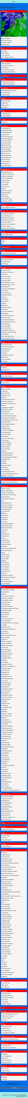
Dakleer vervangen (6, 919)
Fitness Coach (5, 1068)
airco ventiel (5, 530)
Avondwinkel (5, 299)
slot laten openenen (6, 846)
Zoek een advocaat (6, 691)
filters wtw (4, 573)
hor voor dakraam (6, 583)
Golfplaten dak (5, 761)
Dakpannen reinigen (7, 713)
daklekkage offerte (6, 145)
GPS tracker (5, 519)
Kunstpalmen (5, 631)
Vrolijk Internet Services (21, 1096)
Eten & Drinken (5, 794)
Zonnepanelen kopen (7, 707)
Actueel (4, 232)
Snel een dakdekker (6, 141)
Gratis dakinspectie (6, 782)
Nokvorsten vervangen (7, 943)
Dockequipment (5, 469)
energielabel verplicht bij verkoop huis (11, 790)
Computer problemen (7, 869)
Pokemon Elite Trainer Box (8, 499)
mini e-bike (4, 521)
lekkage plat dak (6, 921)
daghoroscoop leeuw (7, 883)
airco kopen (4, 956)
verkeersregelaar (6, 286)
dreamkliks (4, 122)
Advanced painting (6, 652)
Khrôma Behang (6, 604)
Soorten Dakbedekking (7, 178)
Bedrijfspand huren (6, 428)
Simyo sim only (5, 382)
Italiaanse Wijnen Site (7, 798)
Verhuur (4, 205)
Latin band (4, 353)
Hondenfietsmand (6, 113)
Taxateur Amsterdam (7, 641)
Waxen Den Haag (6, 101)
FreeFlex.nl (4, 852)
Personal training (6, 1071)
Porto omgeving (5, 55)
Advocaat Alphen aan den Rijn (9, 910)
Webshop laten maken (7, 409)
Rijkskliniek (4, 976)
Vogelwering (5, 771)
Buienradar (4, 11)
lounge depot (5, 784)
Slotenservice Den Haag (8, 596)
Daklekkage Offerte (6, 155)
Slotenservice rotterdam (7, 600)
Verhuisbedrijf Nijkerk (7, 788)
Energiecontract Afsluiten (8, 315)
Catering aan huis (6, 815)
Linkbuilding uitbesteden (8, 430)
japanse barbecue (6, 38)
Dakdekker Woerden (7, 610)
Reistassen (4, 546)
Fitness (4, 1066)
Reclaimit (4, 461)
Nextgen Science (6, 488)
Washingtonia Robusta (7, 575)
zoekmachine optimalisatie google (10, 1039)
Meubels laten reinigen (7, 645)
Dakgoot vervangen (6, 738)
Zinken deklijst (5, 197)
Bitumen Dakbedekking (7, 730)
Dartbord (4, 532)
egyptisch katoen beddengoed (9, 548)
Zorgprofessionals (6, 855)
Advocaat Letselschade (7, 311)
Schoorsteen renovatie (7, 995)
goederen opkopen (6, 389)
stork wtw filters (5, 563)
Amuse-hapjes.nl (6, 805)
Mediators (4, 303)
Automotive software (7, 222)
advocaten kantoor (6, 317)
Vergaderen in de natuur (7, 65)
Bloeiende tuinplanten (7, 525)
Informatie (4, 850)
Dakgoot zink (5, 1058)
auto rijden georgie (6, 63)
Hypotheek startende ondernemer (10, 482)
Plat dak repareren (6, 949)
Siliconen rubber (6, 923)
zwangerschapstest (6, 840)
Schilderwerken (5, 674)
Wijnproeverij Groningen (7, 811)
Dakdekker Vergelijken (7, 139)
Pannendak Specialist (7, 136)
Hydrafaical (4, 888)
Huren (3, 342)
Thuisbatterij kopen (6, 682)
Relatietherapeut (6, 742)
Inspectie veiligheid (6, 442)
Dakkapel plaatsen (6, 744)
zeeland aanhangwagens (8, 319)
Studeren (4, 1011)
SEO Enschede (5, 857)
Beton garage (5, 662)
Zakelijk (4, 386)
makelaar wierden (6, 627)
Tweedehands (5, 76)
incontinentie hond (6, 276)
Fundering (4, 740)
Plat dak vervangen (6, 773)
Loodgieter (4, 625)
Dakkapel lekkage (6, 192)
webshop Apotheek (6, 908)
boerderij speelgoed (6, 509)
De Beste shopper (6, 993)
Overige (4, 268)
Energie (4, 1024)
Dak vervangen (5, 182)
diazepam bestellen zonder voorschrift (11, 892)
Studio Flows (5, 357)
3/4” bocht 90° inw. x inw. (8, 414)
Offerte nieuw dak (6, 153)
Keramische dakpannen (7, 176)
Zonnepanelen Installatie (8, 765)
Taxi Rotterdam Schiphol (8, 57)
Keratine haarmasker (7, 550)
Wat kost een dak (6, 159)
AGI (3, 243)
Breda (3, 241)
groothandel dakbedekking (8, 84)
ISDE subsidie (5, 633)
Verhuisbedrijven (6, 720)
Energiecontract (5, 1028)
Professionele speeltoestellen (9, 1047)
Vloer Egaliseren (6, 759)
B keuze (4, 538)
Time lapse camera (6, 434)
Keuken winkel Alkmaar (7, 618)
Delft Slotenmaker (6, 602)
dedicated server (6, 369)
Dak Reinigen (5, 1001)
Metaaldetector (5, 592)
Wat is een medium (6, 881)
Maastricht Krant (6, 900)
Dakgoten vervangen (7, 722)
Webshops (4, 1075)
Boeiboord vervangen (7, 199)
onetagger (4, 463)
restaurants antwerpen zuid (8, 817)
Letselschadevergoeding (8, 879)
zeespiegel (4, 966)
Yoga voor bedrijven (6, 1018)
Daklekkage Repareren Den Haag (10, 608)
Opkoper (4, 397)
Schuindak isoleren (6, 143)
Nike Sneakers (5, 540)
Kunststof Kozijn (6, 670)
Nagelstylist (4, 305)
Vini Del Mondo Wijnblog (8, 796)
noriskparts (4, 367)
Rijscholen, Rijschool (7, 295)
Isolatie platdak (5, 612)
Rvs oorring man (6, 983)
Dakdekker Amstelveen (7, 606)
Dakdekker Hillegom (7, 658)
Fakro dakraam (5, 693)
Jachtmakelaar (5, 334)
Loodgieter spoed (6, 656)
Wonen (3, 587)
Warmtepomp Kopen (7, 728)
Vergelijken (4, 991)
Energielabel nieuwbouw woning (10, 420)
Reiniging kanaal (6, 447)
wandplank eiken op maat (8, 284)
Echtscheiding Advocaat (7, 997)
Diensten (4, 844)
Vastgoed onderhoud (7, 937)
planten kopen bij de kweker (8, 577)
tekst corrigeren (5, 865)
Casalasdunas (5, 67)
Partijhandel (5, 391)
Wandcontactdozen (6, 544)
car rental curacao (6, 359)
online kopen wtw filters (7, 376)
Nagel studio (5, 103)
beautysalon (5, 107)
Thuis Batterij (5, 724)
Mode (3, 980)
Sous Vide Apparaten (7, 802)
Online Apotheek (6, 904)
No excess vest (5, 987)
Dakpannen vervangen (7, 726)
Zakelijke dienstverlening (8, 1037)
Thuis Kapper (5, 912)
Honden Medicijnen (6, 115)
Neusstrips (4, 1077)
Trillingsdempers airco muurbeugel (10, 623)
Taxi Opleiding (5, 53)
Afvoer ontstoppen (6, 621)
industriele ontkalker (6, 42)
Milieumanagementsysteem (8, 424)
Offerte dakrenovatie (7, 157)
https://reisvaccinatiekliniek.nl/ (9, 253)
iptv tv (3, 960)
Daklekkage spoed (6, 945)
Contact (18, 1084)
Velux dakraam (5, 687)
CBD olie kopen (5, 534)
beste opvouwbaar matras (8, 336)
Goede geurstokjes (6, 326)
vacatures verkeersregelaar (8, 288)
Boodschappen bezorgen (8, 746)
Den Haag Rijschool (6, 216)
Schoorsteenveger (6, 736)
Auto (3, 211)
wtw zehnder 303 (6, 571)
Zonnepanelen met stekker (8, 1032)
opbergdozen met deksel (8, 407)
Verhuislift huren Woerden (8, 347)
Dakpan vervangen (6, 668)
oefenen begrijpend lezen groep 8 (10, 1014)
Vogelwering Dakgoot (7, 916)
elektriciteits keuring (6, 777)
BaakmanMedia (22, 1095)
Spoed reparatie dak (7, 151)
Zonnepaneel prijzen (7, 716)
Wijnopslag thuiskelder (7, 234)
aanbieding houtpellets (7, 581)
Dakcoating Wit (5, 947)
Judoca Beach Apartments (8, 70)
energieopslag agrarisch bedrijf (9, 457)
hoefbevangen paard (7, 859)
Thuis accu (4, 297)
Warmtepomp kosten (7, 676)
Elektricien (4, 718)
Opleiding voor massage (8, 1016)
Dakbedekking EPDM (7, 695)
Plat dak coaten (5, 163)
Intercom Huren (5, 351)
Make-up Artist (5, 105)
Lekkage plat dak (6, 927)
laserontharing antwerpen (8, 972)
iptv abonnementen (6, 968)
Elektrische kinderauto (7, 507)
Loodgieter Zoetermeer (7, 598)
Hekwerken (4, 711)
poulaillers (4, 958)
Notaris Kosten (5, 301)
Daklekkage (5, 749)
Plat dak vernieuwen (7, 954)
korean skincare (5, 496)
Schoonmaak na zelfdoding (8, 590)
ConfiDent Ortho (6, 94)
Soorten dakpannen (6, 1060)
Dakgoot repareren (6, 699)
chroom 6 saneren (6, 278)
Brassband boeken (6, 349)
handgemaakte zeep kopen (8, 82)
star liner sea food (6, 813)
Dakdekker (4, 660)
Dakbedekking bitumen (7, 689)
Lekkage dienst (5, 134)
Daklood (4, 188)
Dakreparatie (5, 755)
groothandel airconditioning (8, 403)
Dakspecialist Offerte (7, 130)
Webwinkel (4, 374)
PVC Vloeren (5, 291)
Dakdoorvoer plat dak (7, 697)
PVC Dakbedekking (6, 1056)
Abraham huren (5, 44)
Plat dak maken (5, 186)
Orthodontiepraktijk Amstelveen (9, 90)
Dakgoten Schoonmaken (8, 174)
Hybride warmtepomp (7, 751)
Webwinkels (5, 486)
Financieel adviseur (6, 307)
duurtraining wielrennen (7, 873)
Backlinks (4, 451)
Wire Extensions (6, 511)
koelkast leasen (5, 426)
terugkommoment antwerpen (8, 224)
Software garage (6, 324)
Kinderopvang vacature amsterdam (10, 875)
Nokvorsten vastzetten (7, 190)
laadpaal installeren (6, 465)
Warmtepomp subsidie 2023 (8, 629)
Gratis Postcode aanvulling (8, 399)
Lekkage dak (5, 705)
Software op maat (6, 395)
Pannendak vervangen (7, 929)
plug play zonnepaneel (7, 654)
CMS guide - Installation (7, 475)
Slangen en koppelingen (8, 492)
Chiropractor (5, 309)
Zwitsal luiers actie (6, 1045)
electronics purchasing (7, 401)
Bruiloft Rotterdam (6, 261)
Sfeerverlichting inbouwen (8, 220)
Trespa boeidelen (6, 180)
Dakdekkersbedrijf (6, 128)
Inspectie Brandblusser (7, 453)
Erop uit (4, 257)
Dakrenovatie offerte (7, 147)
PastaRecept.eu (6, 800)
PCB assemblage (6, 422)
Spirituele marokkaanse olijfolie (9, 871)
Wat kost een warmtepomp (8, 666)
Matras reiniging (6, 637)
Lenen (3, 479)
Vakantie (4, 61)
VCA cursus (4, 838)
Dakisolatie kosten (6, 914)
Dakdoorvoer (5, 517)
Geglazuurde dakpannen (8, 933)
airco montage (5, 440)
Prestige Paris (5, 515)
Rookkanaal (5, 999)
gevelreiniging (5, 786)
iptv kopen (4, 962)
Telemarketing (5, 436)
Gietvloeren (4, 639)
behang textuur (5, 614)
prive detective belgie (7, 974)
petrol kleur (4, 780)
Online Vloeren (5, 579)
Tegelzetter (4, 709)
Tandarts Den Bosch (7, 890)
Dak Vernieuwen (6, 939)
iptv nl (3, 902)
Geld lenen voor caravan (8, 272)
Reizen (3, 251)
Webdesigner (5, 313)
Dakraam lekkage (6, 952)
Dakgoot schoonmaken (7, 732)
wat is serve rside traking (8, 438)
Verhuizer (4, 767)
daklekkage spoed (6, 775)
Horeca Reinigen (6, 449)
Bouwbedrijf (5, 126)
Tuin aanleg (4, 680)
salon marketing (5, 970)
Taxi (3, 48)
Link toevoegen (11, 1084)
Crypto (3, 1008)
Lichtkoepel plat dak (6, 734)
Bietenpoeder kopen (7, 503)
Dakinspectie (5, 184)
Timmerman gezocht (7, 165)
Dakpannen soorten (6, 1062)
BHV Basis (4, 1020)
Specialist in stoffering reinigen (9, 332)
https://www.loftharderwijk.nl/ (8, 72)
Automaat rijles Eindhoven (8, 214)
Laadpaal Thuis (5, 757)
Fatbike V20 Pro (6, 554)
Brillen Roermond (6, 92)
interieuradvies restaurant (8, 330)
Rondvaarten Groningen (7, 259)
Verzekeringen (5, 247)
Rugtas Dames (5, 536)
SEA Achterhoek (6, 393)
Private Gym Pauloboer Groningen (10, 863)
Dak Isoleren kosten (6, 925)
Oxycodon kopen (6, 906)
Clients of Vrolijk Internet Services (10, 473)
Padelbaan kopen (6, 459)
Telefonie (4, 380)
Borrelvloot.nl (5, 264)
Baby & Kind (5, 1043)
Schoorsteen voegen (7, 931)
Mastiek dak (5, 194)
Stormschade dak (6, 161)
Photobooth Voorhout (7, 344)
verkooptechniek (6, 411)
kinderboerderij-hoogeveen (8, 829)
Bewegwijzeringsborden (7, 523)
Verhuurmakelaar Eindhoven (9, 207)
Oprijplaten (4, 877)
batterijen (4, 560)
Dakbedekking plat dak (7, 678)
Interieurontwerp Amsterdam (8, 418)
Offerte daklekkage (6, 149)
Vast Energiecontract (7, 1026)
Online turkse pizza (6, 819)
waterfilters (4, 51)
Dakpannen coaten (6, 1004)
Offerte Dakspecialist (7, 132)
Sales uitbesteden (6, 432)
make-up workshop (6, 328)
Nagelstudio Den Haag (7, 898)
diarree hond (5, 274)
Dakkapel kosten (6, 703)
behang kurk (5, 616)
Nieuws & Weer (6, 238)
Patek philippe (5, 558)
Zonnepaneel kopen (6, 1030)
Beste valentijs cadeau (7, 490)
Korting (3, 79)
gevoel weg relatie (6, 280)
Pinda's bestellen (6, 542)
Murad (3, 552)
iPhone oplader (5, 556)
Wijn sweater (5, 985)
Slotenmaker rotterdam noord (9, 635)
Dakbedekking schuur (7, 172)
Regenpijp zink (5, 672)
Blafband (4, 513)
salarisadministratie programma (9, 416)
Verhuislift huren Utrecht (7, 355)
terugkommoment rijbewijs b (8, 228)
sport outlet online (6, 270)
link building (5, 467)
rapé (3, 501)
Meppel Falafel (5, 809)
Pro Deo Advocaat (6, 293)
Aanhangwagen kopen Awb (8, 322)
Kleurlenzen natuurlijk (7, 505)
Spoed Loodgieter (6, 935)
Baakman (4, 594)
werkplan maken (6, 835)
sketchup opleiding (6, 444)
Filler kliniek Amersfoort (7, 885)
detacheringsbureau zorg (8, 282)
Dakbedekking (5, 169)
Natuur (3, 823)
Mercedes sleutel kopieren (8, 218)
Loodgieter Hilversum (7, 664)
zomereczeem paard (7, 861)
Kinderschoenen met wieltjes (9, 494)
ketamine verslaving (6, 40)
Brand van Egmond (6, 649)
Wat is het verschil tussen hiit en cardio (11, 896)
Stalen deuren (5, 647)
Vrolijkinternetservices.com (8, 471)
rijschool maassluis (6, 226)
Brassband (4, 361)
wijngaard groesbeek (7, 807)
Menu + (14, 1)
